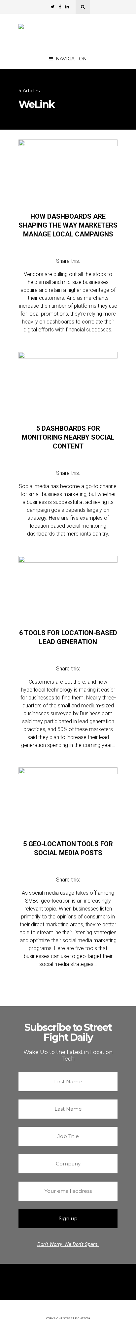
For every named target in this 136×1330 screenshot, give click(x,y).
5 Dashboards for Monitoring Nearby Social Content (68, 437)
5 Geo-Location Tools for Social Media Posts (68, 848)
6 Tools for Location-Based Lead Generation (68, 637)
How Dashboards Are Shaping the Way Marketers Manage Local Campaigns (68, 225)
